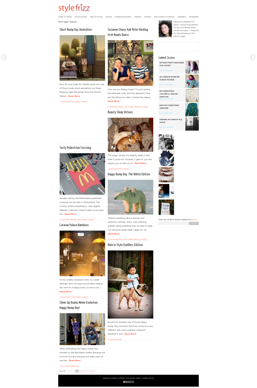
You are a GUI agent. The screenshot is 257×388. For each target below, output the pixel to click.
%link (4, 58)
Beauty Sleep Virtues (120, 112)
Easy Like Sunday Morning (130, 107)
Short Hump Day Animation (76, 29)
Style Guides (81, 17)
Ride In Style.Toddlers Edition (125, 245)
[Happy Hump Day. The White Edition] (130, 214)
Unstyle (84, 102)
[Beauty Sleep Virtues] (130, 151)
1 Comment (112, 169)
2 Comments (65, 102)
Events (147, 17)
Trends (137, 17)
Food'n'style (76, 220)
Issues (109, 17)
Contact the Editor (127, 378)
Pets (120, 169)
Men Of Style (96, 17)
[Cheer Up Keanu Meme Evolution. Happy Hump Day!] (82, 344)
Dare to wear (65, 17)
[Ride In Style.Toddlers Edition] (130, 318)
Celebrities (74, 366)
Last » (94, 371)
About (138, 378)
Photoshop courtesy (164, 17)
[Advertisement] (82, 124)
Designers (194, 17)
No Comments (168, 70)
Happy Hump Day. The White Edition (129, 174)
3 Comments (65, 220)
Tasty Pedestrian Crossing (75, 147)
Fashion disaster (123, 17)
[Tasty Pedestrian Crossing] (82, 194)
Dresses (182, 17)
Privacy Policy (148, 378)
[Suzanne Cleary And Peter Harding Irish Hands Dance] (130, 85)
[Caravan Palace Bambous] (82, 275)
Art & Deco (75, 102)
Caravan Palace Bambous (74, 225)
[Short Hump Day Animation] (82, 80)
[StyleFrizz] (74, 13)
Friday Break (75, 297)
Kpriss (194, 220)
